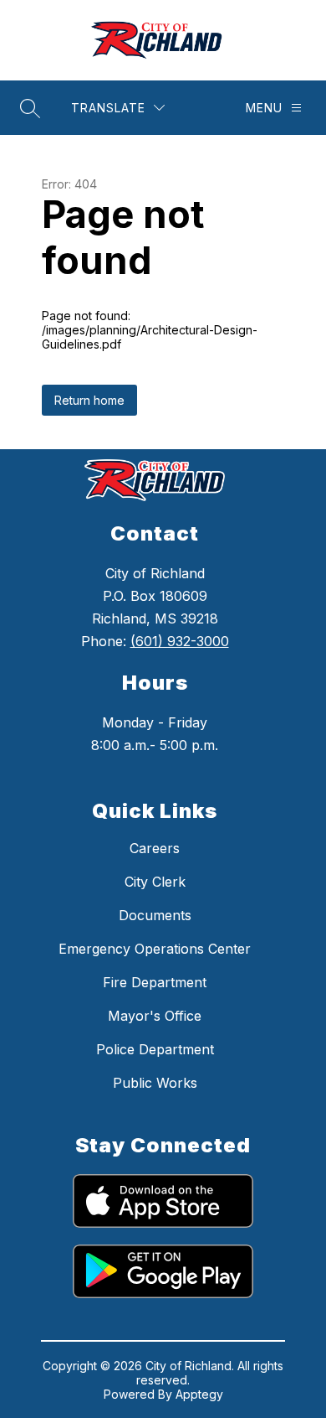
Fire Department (154, 982)
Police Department (155, 1049)
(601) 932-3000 (179, 641)
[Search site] (30, 108)
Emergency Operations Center (155, 948)
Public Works (155, 1082)
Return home (89, 400)
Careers (155, 848)
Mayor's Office (154, 1015)
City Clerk (155, 881)
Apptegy (199, 1394)
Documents (155, 915)
